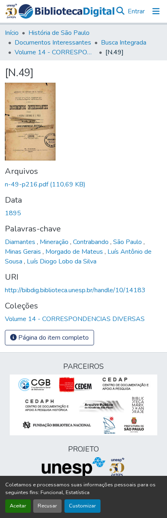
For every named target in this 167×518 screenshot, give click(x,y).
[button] (66, 11)
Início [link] (12, 32)
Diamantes (21, 242)
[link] (83, 184)
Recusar (47, 505)
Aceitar (18, 505)
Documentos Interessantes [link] (53, 42)
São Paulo (128, 242)
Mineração (55, 242)
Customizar (82, 505)
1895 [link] (13, 213)
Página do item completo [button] (53, 337)
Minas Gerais (24, 251)
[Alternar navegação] (156, 11)
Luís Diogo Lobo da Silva (61, 261)
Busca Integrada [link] (123, 42)
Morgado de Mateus (75, 251)
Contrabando (91, 242)
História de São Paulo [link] (59, 32)
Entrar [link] (136, 11)
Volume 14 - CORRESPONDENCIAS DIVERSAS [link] (55, 52)
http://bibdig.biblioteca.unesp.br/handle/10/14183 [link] (75, 290)
